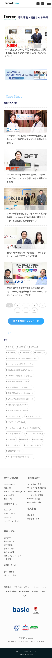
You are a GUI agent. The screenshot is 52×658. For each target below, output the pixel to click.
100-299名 (35, 347)
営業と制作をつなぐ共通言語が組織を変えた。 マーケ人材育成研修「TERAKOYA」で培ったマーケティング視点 (26, 291)
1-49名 (10, 347)
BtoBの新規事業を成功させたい (20, 370)
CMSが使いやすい (15, 451)
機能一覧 (7, 488)
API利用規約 (24, 591)
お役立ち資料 (9, 549)
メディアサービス (15, 434)
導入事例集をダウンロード (26, 321)
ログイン (26, 596)
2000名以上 (41, 353)
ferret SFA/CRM (10, 514)
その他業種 (38, 439)
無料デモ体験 (9, 541)
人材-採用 (11, 439)
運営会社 (7, 587)
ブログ (44, 591)
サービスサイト (14, 445)
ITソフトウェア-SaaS (16, 422)
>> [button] (34, 310)
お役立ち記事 (9, 552)
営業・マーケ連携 (34, 492)
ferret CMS (8, 517)
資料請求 (7, 538)
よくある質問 (9, 495)
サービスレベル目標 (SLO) (14, 492)
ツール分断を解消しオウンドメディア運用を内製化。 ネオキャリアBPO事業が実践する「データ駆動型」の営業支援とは (27, 217)
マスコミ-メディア (35, 416)
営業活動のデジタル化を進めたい (21, 393)
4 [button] (34, 305)
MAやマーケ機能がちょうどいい (20, 457)
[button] (48, 3)
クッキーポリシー (41, 587)
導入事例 (30, 515)
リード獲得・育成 (34, 484)
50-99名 (22, 347)
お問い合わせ (38, 3)
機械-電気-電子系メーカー (18, 405)
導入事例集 (8, 545)
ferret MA (7, 510)
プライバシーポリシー (22, 587)
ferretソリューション (12, 521)
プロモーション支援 (35, 434)
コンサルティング (15, 416)
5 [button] (42, 305)
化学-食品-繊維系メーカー (18, 410)
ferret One (30, 654)
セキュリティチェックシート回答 (13, 557)
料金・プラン (9, 499)
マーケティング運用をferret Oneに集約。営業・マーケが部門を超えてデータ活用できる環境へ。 (27, 139)
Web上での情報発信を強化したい (21, 399)
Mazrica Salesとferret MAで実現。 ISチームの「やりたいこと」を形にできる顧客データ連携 (27, 178)
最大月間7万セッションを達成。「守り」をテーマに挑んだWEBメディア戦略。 (26, 254)
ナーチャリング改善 (35, 495)
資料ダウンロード (43, 3)
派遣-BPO (36, 428)
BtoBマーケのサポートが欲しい (20, 376)
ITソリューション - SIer (17, 428)
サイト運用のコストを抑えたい (20, 387)
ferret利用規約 (11, 591)
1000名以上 (26, 353)
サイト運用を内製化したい (18, 382)
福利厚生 (24, 439)
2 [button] (17, 305)
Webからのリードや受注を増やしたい (22, 358)
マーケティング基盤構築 (36, 488)
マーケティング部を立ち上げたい (21, 364)
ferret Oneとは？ (10, 484)
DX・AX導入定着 (34, 502)
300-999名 (12, 353)
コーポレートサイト (34, 445)
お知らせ (35, 591)
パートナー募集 (10, 575)
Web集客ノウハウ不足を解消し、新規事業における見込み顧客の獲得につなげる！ (25, 52)
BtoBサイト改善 (33, 499)
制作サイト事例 (33, 519)
